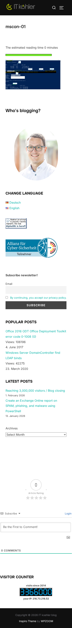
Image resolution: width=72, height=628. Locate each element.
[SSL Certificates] (16, 227)
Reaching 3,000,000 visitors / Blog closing (35, 390)
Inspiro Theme (27, 621)
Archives (12, 428)
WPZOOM (47, 621)
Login (67, 513)
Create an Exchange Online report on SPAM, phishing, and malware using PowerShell (31, 406)
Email (9, 283)
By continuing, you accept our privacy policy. (38, 297)
